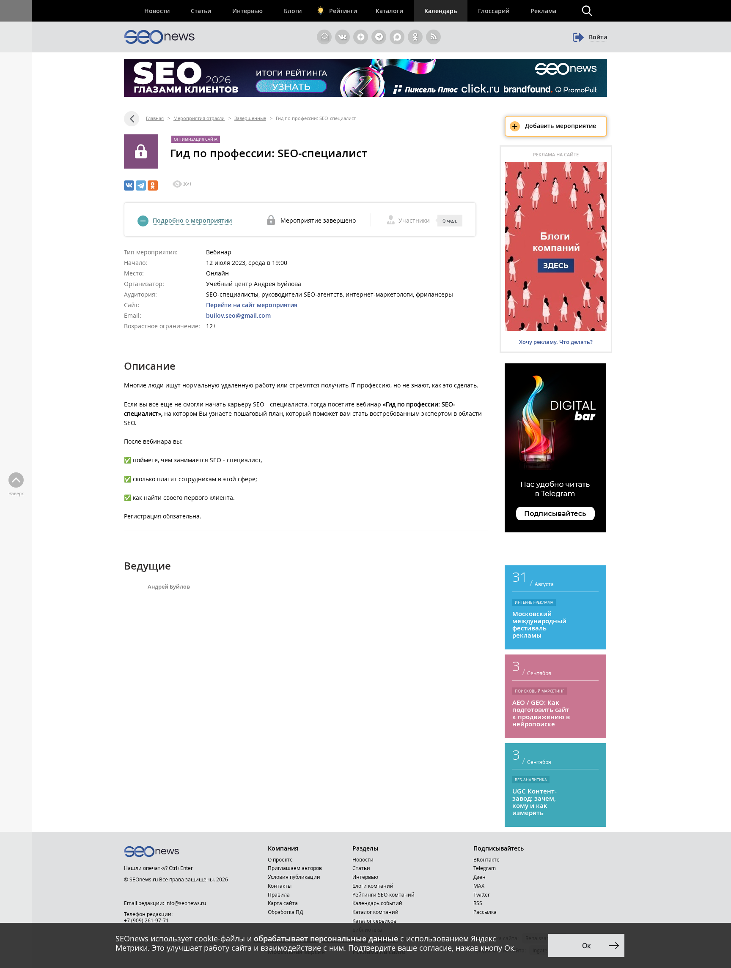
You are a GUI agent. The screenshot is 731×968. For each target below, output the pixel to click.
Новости (157, 11)
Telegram (484, 867)
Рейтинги (343, 11)
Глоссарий (493, 11)
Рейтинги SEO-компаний (383, 894)
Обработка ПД (285, 911)
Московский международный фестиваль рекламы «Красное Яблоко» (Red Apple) (541, 624)
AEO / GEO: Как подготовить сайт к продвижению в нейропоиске (541, 713)
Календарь (440, 11)
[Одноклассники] (153, 185)
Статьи (201, 11)
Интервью (247, 11)
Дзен (479, 876)
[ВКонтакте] (129, 185)
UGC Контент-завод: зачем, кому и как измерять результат (534, 802)
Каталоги (389, 11)
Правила (279, 894)
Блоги (293, 11)
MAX (478, 885)
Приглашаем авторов (295, 867)
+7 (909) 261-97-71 (146, 920)
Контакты (279, 885)
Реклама (543, 11)
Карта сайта (283, 903)
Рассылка (485, 911)
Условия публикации (294, 876)
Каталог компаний (375, 911)
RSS (477, 903)
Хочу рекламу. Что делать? (556, 342)
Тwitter (481, 894)
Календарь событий (377, 903)
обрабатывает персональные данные (326, 938)
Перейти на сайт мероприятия (251, 305)
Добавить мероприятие (554, 126)
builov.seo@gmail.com (238, 315)
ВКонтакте (486, 859)
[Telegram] (141, 185)
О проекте (280, 859)
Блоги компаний (372, 885)
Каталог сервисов (374, 920)
